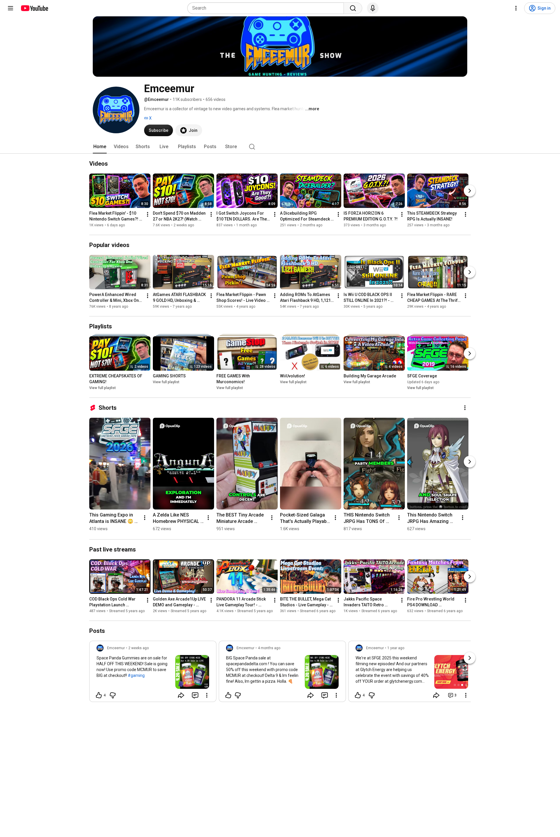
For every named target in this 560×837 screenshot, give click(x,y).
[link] (153, 673)
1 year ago (395, 648)
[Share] (181, 695)
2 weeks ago (138, 648)
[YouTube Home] (34, 8)
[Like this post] (228, 695)
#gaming (136, 675)
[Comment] (195, 695)
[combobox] (267, 8)
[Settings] (515, 8)
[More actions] (147, 214)
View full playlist (102, 388)
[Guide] (10, 8)
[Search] (353, 8)
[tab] (100, 147)
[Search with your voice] (373, 8)
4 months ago (269, 648)
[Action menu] (207, 695)
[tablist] (280, 147)
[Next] (469, 191)
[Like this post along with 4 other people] (99, 695)
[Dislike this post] (112, 695)
